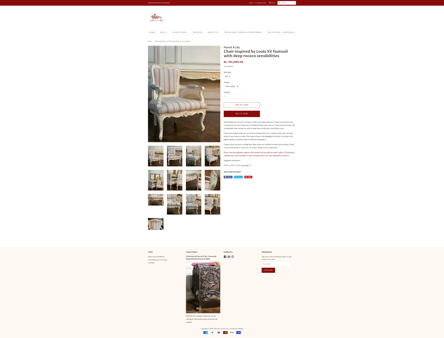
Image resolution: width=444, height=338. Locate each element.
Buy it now (242, 114)
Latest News (191, 252)
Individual (227, 72)
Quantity (227, 92)
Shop (163, 32)
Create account (261, 3)
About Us (213, 32)
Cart (273, 3)
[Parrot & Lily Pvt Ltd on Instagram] (232, 257)
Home (152, 32)
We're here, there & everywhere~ (243, 32)
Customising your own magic (157, 260)
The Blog (198, 32)
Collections (179, 32)
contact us (261, 148)
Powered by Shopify (236, 329)
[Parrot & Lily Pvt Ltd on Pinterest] (229, 257)
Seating (226, 82)
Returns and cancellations (156, 257)
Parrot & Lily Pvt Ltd (221, 329)
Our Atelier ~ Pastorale (281, 32)
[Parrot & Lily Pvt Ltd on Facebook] (225, 257)
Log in (251, 3)
